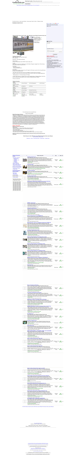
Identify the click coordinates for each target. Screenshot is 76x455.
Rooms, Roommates (16, 163)
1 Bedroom (15, 159)
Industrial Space (15, 174)
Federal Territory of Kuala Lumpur (18, 120)
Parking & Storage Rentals (17, 166)
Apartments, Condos (16, 157)
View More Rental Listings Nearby (38, 136)
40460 (15, 189)
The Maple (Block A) (19, 116)
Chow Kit (25, 115)
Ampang (14, 179)
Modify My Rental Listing (45, 443)
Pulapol (17, 117)
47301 (18, 187)
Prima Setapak (31, 117)
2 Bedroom (15, 160)
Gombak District (15, 180)
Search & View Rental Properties (38, 443)
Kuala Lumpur (41, 115)
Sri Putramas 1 (39, 118)
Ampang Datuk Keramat (27, 120)
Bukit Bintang (28, 122)
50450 (18, 181)
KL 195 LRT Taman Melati (17, 124)
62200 (13, 190)
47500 (13, 188)
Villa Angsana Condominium (27, 116)
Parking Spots (42, 138)
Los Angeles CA (37, 448)
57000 (20, 187)
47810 (20, 186)
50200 (18, 182)
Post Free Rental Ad (36, 5)
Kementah (36, 121)
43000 (13, 189)
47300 (18, 186)
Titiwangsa (14, 115)
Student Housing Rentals (16, 165)
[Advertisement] (38, 13)
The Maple (14, 116)
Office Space (15, 173)
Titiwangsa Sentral (19, 115)
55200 (18, 183)
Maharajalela (34, 124)
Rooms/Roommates (36, 138)
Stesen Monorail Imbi (15, 123)
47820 (18, 185)
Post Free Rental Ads (30, 443)
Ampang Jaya (17, 179)
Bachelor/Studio (16, 158)
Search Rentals (19, 5)
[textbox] (42, 2)
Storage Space (47, 138)
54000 (15, 182)
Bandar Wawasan (33, 118)
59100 (13, 184)
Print (51, 23)
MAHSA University (35, 123)
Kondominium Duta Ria (42, 123)
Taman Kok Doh (31, 121)
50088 (20, 181)
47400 (20, 185)
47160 (18, 188)
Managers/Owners (30, 5)
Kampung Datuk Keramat (28, 119)
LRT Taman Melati (25, 124)
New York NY (32, 448)
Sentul (37, 115)
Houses (32, 138)
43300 (15, 188)
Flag (56, 23)
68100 (15, 184)
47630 (20, 188)
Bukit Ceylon (25, 121)
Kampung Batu (14, 121)
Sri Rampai (29, 123)
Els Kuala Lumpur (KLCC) (19, 119)
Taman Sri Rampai (34, 122)
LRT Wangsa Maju (40, 122)
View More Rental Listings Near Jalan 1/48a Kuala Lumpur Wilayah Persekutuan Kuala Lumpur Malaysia (38, 406)
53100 (13, 187)
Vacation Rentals (15, 177)
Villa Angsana (41, 116)
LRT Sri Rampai (24, 123)
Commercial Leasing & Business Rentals (16, 171)
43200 (15, 185)
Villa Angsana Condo (35, 116)
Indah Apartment (23, 122)
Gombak (19, 180)
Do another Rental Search (38, 423)
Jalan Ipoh (29, 115)
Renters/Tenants (24, 5)
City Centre (17, 122)
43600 (20, 189)
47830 (13, 186)
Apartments (28, 138)
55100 (20, 182)
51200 (15, 181)
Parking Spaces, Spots (16, 168)
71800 (20, 190)
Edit (58, 23)
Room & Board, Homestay (17, 164)
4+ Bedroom (15, 162)
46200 (13, 185)
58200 (15, 186)
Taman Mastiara (20, 121)
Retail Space (15, 172)
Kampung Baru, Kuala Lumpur (38, 117)
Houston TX (43, 448)
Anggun (30, 124)
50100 (13, 182)
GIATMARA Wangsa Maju (36, 119)
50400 (13, 181)
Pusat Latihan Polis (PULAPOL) (24, 117)
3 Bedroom (15, 161)
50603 (18, 184)
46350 (20, 184)
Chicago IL (40, 448)
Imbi (20, 123)
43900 (15, 190)
